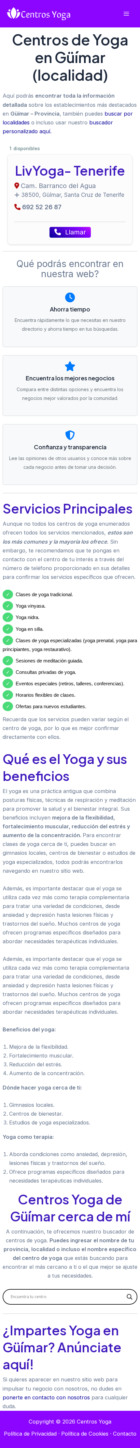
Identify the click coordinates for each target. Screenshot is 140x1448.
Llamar (74, 232)
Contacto (124, 1433)
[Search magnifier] (129, 1296)
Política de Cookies (84, 1433)
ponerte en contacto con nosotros (46, 1397)
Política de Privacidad (30, 1433)
